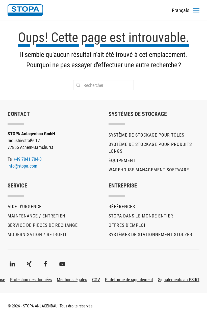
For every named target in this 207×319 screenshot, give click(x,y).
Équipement (122, 160)
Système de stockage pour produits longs (150, 148)
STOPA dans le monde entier (141, 215)
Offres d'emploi (127, 225)
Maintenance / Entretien (36, 215)
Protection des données (31, 279)
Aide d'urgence (25, 206)
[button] (196, 10)
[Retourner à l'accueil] (25, 10)
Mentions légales (72, 279)
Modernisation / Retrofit (37, 234)
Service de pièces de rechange (43, 225)
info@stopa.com (22, 166)
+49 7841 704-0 (28, 159)
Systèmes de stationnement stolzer (150, 234)
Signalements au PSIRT (178, 279)
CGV (96, 279)
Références (122, 206)
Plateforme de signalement (129, 279)
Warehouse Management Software (149, 169)
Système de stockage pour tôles (146, 135)
